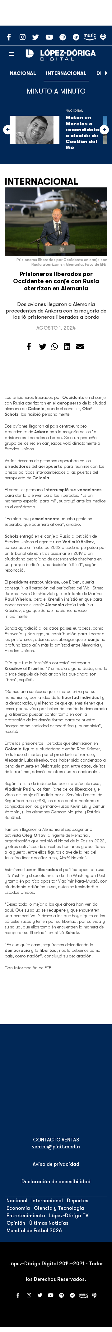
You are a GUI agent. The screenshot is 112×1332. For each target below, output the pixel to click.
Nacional (23, 73)
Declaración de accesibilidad (56, 1181)
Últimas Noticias (48, 1223)
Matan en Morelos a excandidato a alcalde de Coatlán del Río (82, 132)
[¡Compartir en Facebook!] (28, 346)
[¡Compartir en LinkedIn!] (67, 346)
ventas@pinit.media (56, 1147)
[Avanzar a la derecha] (106, 73)
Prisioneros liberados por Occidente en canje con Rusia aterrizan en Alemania (56, 281)
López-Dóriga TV (68, 1215)
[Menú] (11, 54)
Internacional (66, 73)
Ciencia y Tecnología (59, 1208)
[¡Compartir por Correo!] (80, 346)
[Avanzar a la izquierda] (7, 129)
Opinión (16, 1223)
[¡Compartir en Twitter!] (42, 346)
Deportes (77, 1201)
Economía (18, 1208)
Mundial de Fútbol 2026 (34, 1230)
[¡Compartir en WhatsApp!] (54, 346)
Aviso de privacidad (56, 1164)
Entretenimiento (26, 1215)
